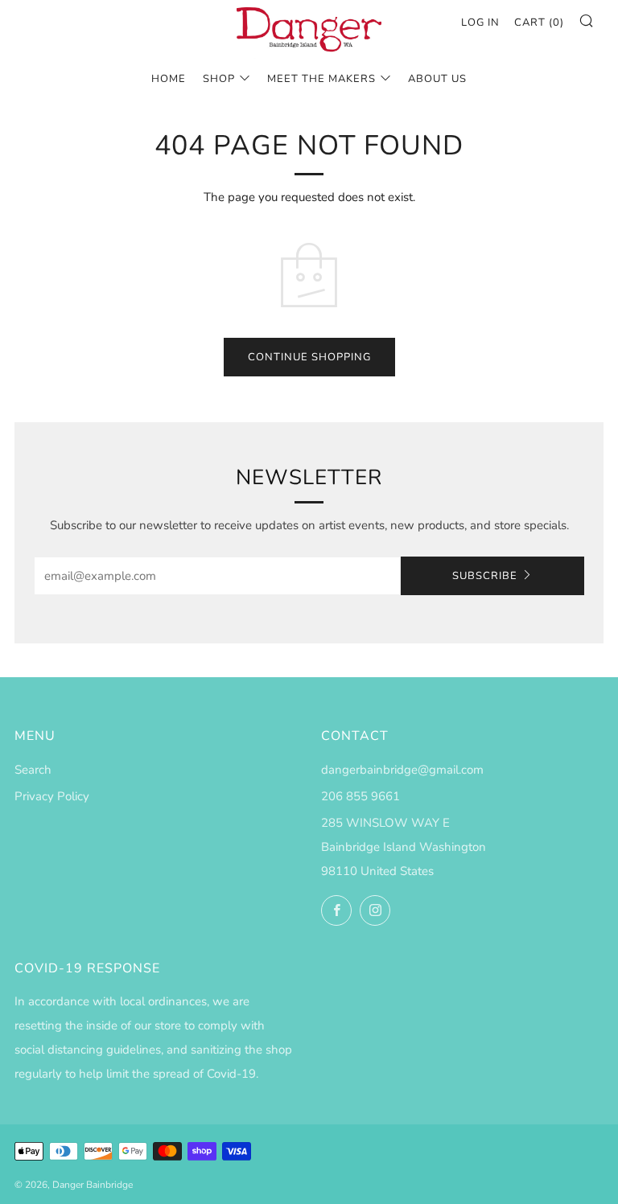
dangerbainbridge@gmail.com (402, 770)
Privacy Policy (51, 796)
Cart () (539, 22)
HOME (168, 79)
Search (33, 770)
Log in (480, 22)
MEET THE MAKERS (321, 79)
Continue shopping (309, 357)
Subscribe (484, 576)
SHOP (219, 79)
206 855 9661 (360, 796)
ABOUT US (437, 79)
